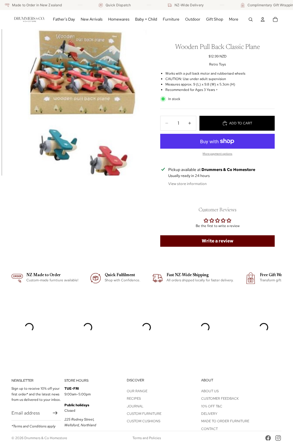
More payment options (217, 154)
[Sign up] (55, 413)
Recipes (134, 398)
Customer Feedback (220, 398)
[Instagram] (278, 438)
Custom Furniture (144, 413)
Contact (209, 429)
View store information (187, 183)
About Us (210, 391)
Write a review (217, 241)
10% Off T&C (211, 406)
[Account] (262, 19)
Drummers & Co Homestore (45, 438)
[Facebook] (268, 438)
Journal (135, 406)
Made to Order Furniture (225, 421)
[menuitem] (233, 19)
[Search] (250, 19)
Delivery (209, 413)
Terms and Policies (146, 438)
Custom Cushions (143, 421)
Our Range (137, 391)
